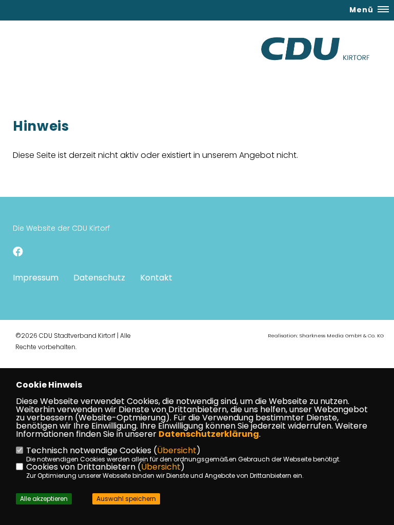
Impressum (35, 278)
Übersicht (176, 450)
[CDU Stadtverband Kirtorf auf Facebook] (18, 253)
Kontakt (156, 278)
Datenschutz (99, 278)
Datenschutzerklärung (209, 434)
